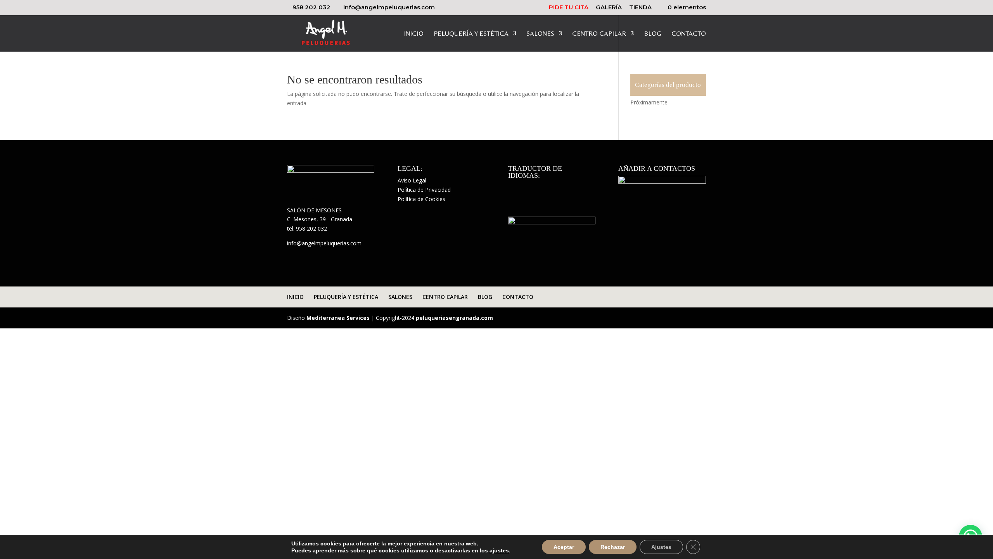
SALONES (540, 34)
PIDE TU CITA (568, 7)
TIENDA (640, 7)
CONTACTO (688, 34)
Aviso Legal (412, 180)
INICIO (414, 34)
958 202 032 (311, 7)
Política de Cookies (421, 199)
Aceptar (564, 547)
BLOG (652, 34)
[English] (523, 187)
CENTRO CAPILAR (599, 34)
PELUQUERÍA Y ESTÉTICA (471, 34)
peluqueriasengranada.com (454, 317)
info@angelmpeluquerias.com (324, 243)
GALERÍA (609, 7)
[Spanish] (512, 187)
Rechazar (612, 547)
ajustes (499, 550)
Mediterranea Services (338, 317)
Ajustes (661, 547)
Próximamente (649, 102)
